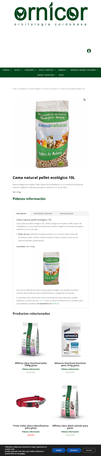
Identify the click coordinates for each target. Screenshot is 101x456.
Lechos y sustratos (51, 89)
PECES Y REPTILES (46, 70)
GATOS (17, 70)
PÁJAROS (61, 70)
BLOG (61, 75)
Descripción (21, 213)
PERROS (6, 70)
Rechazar (74, 450)
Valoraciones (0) (66, 213)
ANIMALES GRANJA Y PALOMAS (83, 70)
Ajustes (89, 450)
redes (41, 300)
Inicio (15, 89)
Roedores (23, 89)
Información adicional (43, 213)
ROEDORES (29, 70)
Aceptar (59, 450)
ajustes (22, 454)
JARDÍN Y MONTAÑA (45, 75)
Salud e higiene (35, 89)
